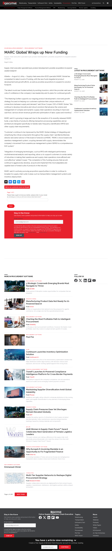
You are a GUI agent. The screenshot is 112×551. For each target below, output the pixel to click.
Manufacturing (31, 298)
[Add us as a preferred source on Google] (23, 181)
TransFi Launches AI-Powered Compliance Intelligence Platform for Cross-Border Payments (49, 372)
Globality (33, 324)
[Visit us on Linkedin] (85, 280)
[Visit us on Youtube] (94, 280)
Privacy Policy (43, 232)
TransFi (32, 377)
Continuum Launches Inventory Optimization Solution (85, 109)
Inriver (32, 306)
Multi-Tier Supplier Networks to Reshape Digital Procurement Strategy (48, 476)
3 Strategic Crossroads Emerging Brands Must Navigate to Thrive (85, 75)
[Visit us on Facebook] (76, 280)
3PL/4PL (28, 426)
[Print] (6, 181)
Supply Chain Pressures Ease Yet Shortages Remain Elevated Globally (46, 410)
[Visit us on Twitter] (80, 280)
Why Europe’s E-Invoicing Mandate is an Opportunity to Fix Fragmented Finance (44, 450)
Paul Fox (30, 337)
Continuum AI (34, 357)
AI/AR (27, 349)
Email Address (19, 218)
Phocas (32, 395)
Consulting (30, 473)
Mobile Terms (32, 232)
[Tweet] (18, 181)
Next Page (21, 494)
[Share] (10, 181)
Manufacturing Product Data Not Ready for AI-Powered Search (84, 87)
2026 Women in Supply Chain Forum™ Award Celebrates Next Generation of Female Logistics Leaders (49, 431)
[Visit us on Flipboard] (89, 280)
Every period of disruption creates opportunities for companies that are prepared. (48, 292)
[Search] (103, 3)
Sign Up (19, 235)
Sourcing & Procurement (13, 48)
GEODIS (32, 289)
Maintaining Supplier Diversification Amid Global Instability (48, 390)
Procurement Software (34, 48)
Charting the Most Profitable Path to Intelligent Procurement (85, 98)
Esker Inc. (33, 454)
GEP (31, 415)
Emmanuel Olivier (12, 467)
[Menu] (107, 3)
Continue (64, 547)
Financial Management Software (36, 369)
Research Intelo (35, 481)
